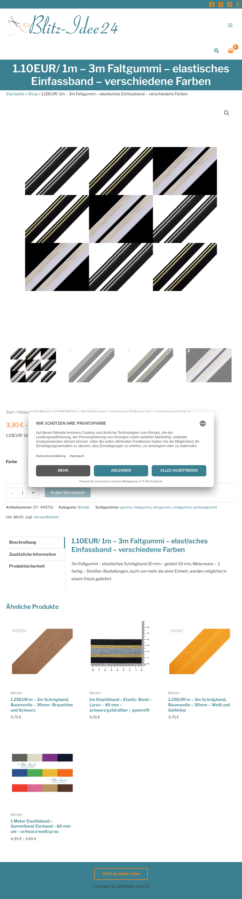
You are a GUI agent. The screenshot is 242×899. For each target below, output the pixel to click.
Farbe (11, 461)
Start (10, 412)
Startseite (15, 93)
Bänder (46, 412)
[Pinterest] (230, 4)
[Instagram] (221, 4)
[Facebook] (212, 4)
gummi (126, 507)
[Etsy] (238, 4)
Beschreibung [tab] (22, 542)
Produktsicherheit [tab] (27, 566)
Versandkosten (46, 517)
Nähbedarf (27, 412)
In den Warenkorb (68, 492)
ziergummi (162, 507)
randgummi (182, 507)
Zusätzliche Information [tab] (32, 554)
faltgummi (142, 507)
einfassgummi (205, 507)
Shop (33, 93)
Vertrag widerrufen (121, 873)
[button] (217, 51)
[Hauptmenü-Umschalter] (230, 25)
